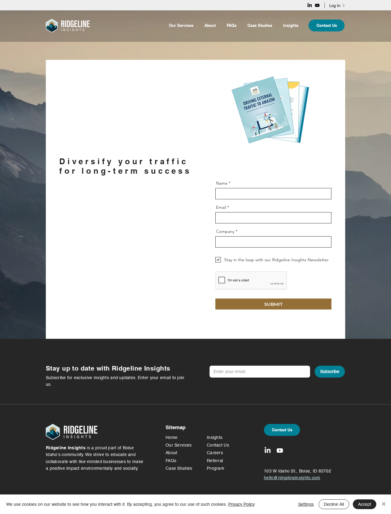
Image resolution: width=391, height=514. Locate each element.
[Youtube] (317, 5)
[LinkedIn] (309, 5)
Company (225, 231)
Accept (364, 504)
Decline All (334, 504)
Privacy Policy (241, 504)
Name (222, 183)
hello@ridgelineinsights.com (90, 251)
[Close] (383, 504)
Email (221, 207)
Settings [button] (306, 504)
